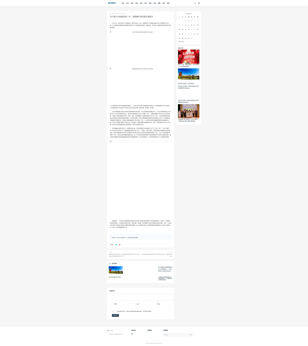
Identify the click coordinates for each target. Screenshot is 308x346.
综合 (127, 3)
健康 (159, 3)
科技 (141, 3)
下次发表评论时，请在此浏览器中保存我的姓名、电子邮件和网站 (134, 311)
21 (182, 34)
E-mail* (138, 304)
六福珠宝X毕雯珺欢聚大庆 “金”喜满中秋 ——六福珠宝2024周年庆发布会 (165, 278)
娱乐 (164, 3)
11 (194, 25)
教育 (168, 3)
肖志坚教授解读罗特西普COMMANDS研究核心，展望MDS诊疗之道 (157, 255)
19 (197, 29)
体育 (155, 3)
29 (185, 38)
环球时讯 (113, 237)
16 (188, 29)
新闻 (132, 3)
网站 (158, 304)
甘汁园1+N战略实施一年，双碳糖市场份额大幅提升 (127, 237)
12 (197, 25)
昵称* (115, 304)
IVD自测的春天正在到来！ (115, 277)
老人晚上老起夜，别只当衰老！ (186, 83)
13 (179, 29)
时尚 (146, 3)
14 (182, 29)
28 (182, 38)
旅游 (150, 3)
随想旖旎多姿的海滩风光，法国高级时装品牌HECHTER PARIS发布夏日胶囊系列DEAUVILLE (124, 255)
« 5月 (179, 41)
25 (194, 34)
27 (179, 38)
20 (179, 34)
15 (185, 29)
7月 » (183, 41)
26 (197, 34)
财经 (136, 3)
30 (188, 38)
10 (191, 25)
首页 (123, 3)
